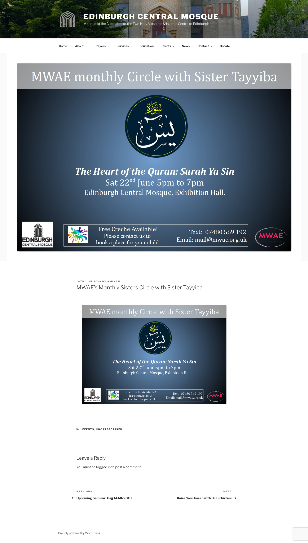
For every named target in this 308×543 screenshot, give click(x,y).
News (186, 46)
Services (122, 46)
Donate (225, 46)
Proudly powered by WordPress (79, 533)
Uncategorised (109, 429)
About (79, 46)
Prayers (100, 46)
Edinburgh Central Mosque (151, 16)
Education (147, 46)
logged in (103, 467)
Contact (203, 46)
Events (166, 46)
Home (63, 46)
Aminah (113, 281)
